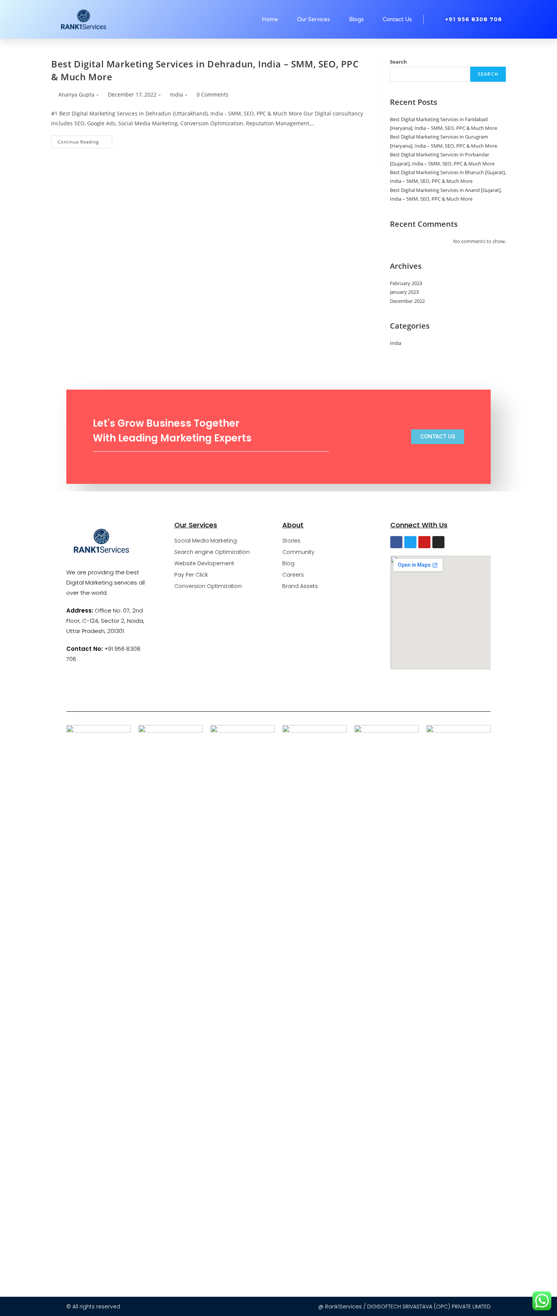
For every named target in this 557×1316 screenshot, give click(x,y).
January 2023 (404, 291)
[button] (437, 436)
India (176, 94)
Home (270, 19)
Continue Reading (85, 140)
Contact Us (397, 19)
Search (398, 61)
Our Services (313, 19)
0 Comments (212, 94)
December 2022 (407, 301)
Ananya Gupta (76, 94)
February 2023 (406, 283)
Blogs (356, 19)
